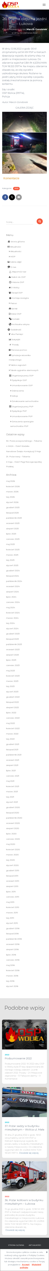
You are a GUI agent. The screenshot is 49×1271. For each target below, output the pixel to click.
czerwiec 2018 (12, 960)
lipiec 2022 (11, 712)
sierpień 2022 (12, 707)
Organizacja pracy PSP (22, 406)
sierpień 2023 (12, 655)
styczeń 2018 (12, 986)
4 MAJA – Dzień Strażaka (17, 446)
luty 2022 (10, 739)
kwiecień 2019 (12, 907)
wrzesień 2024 (13, 586)
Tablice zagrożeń (18, 365)
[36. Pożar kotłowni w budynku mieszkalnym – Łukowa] (24, 1176)
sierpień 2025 (12, 528)
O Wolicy (15, 287)
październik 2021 (14, 754)
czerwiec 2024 (13, 602)
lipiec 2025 (11, 534)
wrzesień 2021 (12, 760)
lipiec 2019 (11, 891)
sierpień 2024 (12, 591)
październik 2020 (14, 818)
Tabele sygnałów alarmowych (24, 370)
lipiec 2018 (11, 954)
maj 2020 (10, 844)
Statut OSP (16, 314)
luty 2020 (10, 860)
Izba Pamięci (17, 334)
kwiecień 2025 (12, 549)
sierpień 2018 (12, 949)
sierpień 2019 (12, 886)
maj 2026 (10, 481)
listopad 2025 (12, 513)
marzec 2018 (12, 975)
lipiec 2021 (11, 770)
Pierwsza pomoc (19, 350)
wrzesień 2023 (13, 649)
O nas (13, 267)
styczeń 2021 (12, 802)
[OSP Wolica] (11, 4)
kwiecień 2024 (13, 612)
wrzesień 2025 (12, 523)
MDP (12, 256)
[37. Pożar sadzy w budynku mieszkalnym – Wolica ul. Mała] (24, 1102)
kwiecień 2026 (13, 486)
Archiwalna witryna (20, 324)
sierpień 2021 (12, 765)
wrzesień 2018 (12, 944)
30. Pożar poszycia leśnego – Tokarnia (24, 441)
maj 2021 (10, 781)
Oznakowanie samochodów (25, 401)
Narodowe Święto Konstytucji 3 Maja (23, 451)
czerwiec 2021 (12, 776)
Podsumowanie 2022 (18, 1058)
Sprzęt (14, 308)
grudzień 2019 (12, 870)
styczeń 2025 (12, 565)
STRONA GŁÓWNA (16, 1245)
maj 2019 (10, 902)
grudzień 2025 (12, 507)
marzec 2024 (12, 618)
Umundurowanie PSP (22, 416)
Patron (13, 303)
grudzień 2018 (12, 928)
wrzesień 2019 (12, 881)
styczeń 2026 (12, 502)
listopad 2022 (12, 702)
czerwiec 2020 (13, 839)
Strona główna (18, 241)
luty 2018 (10, 981)
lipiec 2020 (11, 833)
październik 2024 (14, 581)
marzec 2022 (12, 733)
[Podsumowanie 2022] (24, 1034)
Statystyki (15, 339)
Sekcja (15, 396)
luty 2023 (10, 686)
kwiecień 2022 (13, 728)
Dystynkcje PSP (19, 411)
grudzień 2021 (12, 744)
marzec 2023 (12, 681)
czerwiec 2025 (12, 539)
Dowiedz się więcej (29, 1153)
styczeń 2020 (12, 865)
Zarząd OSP (17, 292)
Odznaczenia (18, 390)
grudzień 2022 (13, 697)
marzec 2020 (12, 854)
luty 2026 (10, 497)
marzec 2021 (12, 791)
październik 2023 (14, 644)
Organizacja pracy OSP (22, 375)
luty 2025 (10, 560)
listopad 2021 (12, 749)
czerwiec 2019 (12, 897)
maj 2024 (10, 607)
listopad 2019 (12, 876)
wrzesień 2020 (13, 823)
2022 (16, 188)
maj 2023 (10, 670)
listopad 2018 (12, 933)
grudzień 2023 (13, 633)
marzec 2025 (12, 555)
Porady (15, 344)
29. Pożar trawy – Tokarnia (18, 456)
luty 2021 (10, 797)
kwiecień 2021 (12, 786)
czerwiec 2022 (13, 718)
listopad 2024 (12, 576)
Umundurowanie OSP (22, 385)
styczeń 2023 (12, 691)
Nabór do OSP (18, 277)
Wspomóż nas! (19, 271)
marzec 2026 (12, 491)
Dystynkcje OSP (19, 380)
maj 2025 (10, 544)
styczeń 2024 (12, 628)
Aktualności (15, 247)
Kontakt (15, 319)
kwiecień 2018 (12, 970)
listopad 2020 (12, 812)
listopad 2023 (12, 639)
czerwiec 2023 (13, 665)
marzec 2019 (12, 912)
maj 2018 (10, 965)
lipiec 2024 (11, 597)
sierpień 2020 (12, 828)
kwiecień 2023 (13, 676)
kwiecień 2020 (13, 849)
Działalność (16, 329)
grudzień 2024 (13, 570)
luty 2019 (10, 918)
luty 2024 (10, 623)
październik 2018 (14, 939)
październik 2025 (14, 518)
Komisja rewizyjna (20, 298)
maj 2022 (10, 723)
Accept (26, 1264)
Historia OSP (18, 282)
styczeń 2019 (12, 923)
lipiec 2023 (11, 660)
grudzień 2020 (13, 807)
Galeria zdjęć (16, 262)
